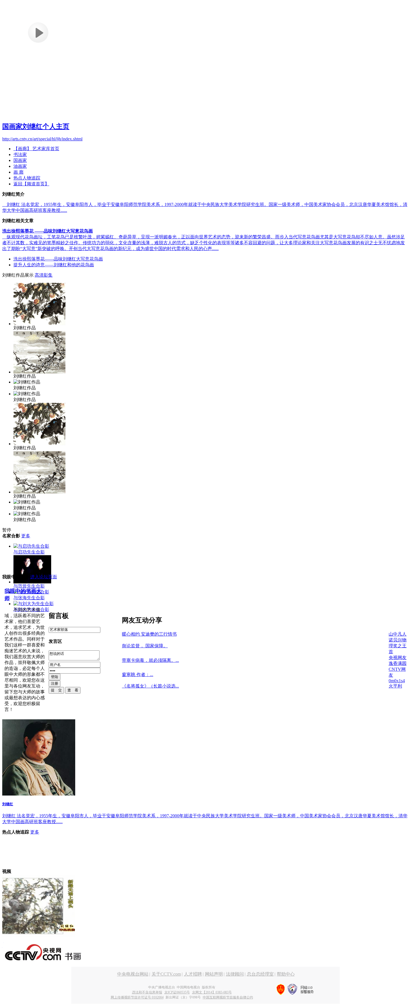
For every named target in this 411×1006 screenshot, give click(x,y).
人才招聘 (193, 974)
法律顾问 (235, 974)
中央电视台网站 (132, 974)
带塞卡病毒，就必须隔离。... (150, 660)
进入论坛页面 (43, 576)
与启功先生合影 (29, 552)
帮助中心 (286, 974)
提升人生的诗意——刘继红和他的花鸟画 (53, 264)
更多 (25, 535)
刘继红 (7, 804)
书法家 (20, 154)
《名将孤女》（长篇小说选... (150, 686)
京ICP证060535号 (177, 992)
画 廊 (18, 172)
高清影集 (44, 275)
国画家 (20, 160)
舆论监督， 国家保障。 (145, 645)
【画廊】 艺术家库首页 (36, 148)
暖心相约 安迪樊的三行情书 (149, 634)
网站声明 (214, 974)
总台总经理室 (260, 974)
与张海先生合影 (29, 597)
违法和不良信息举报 (147, 992)
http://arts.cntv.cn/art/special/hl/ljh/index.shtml (42, 138)
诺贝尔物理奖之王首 (398, 646)
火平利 (395, 686)
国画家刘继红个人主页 (35, 126)
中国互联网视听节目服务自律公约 (228, 997)
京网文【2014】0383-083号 (212, 992)
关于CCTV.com (166, 974)
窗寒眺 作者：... (137, 674)
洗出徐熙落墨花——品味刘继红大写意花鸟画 (58, 259)
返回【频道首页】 (31, 183)
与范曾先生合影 (29, 586)
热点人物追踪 (26, 178)
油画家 (20, 166)
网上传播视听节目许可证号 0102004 (137, 997)
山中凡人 (398, 634)
